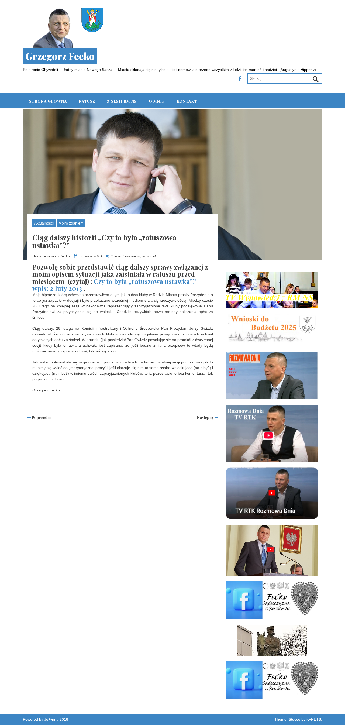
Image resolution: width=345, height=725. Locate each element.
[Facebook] (239, 79)
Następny (206, 417)
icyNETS (313, 719)
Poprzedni (41, 417)
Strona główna (48, 101)
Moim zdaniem (71, 223)
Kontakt (187, 101)
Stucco (294, 719)
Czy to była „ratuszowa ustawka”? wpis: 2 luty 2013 (114, 285)
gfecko (64, 256)
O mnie (157, 101)
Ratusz (87, 101)
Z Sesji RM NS (122, 101)
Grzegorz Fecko (60, 56)
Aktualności (44, 223)
